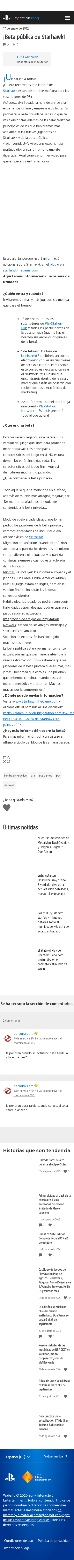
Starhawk (10, 90)
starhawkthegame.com (20, 270)
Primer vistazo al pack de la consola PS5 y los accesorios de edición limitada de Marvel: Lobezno (55, 1203)
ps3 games (45, 775)
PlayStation (25, 17)
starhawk (9, 785)
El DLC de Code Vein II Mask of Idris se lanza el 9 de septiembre (54, 1385)
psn (58, 775)
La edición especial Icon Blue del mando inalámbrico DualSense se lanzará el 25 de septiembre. (54, 1315)
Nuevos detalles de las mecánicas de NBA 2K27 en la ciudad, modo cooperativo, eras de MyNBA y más (54, 1353)
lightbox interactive (15, 775)
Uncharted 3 (30, 355)
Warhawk (36, 537)
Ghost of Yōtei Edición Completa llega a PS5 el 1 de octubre (53, 1238)
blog (53, 264)
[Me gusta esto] (66, 1171)
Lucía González (27, 56)
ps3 (33, 775)
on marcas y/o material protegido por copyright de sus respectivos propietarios (36, 1515)
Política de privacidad (53, 1540)
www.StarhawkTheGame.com (35, 701)
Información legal (17, 1548)
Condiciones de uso (18, 1540)
